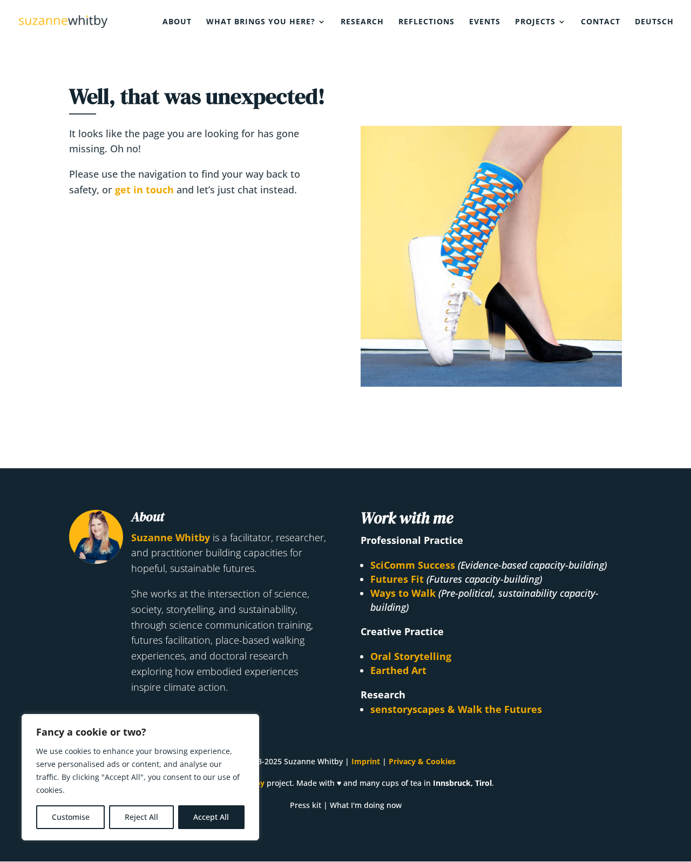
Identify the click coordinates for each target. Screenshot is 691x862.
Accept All (211, 817)
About (177, 22)
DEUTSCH (654, 22)
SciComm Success (412, 564)
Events (484, 22)
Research (362, 22)
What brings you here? (260, 22)
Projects (535, 22)
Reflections (426, 22)
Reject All (141, 817)
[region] (140, 777)
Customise (71, 817)
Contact (600, 22)
